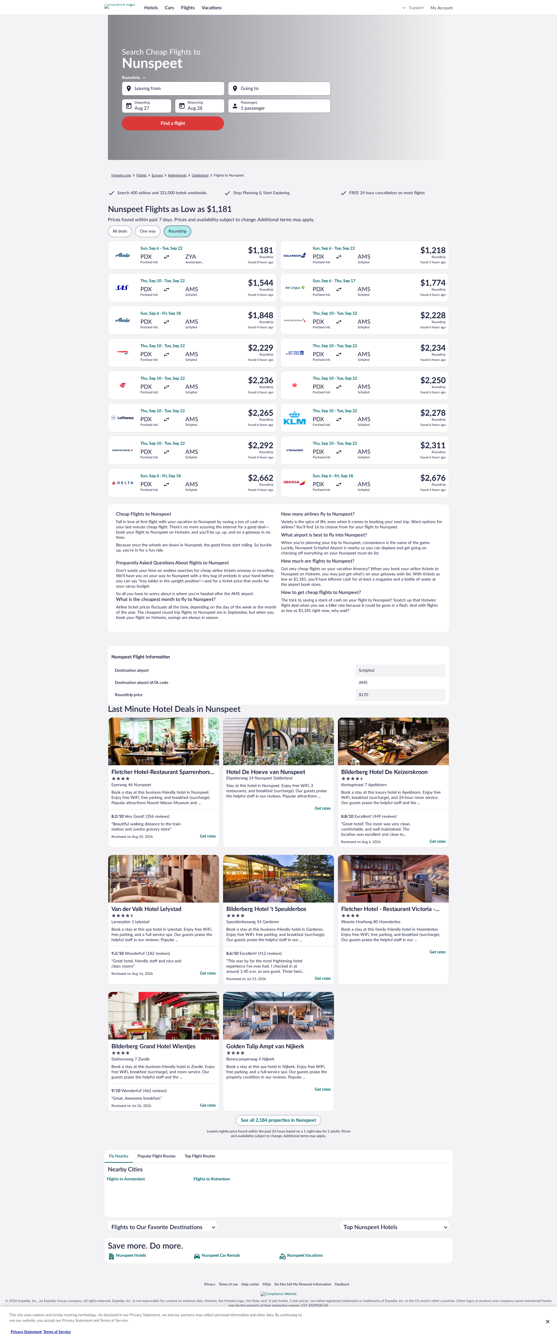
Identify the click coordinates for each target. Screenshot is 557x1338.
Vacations (212, 8)
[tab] (118, 1156)
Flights (188, 8)
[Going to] (279, 89)
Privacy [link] (209, 1284)
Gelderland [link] (200, 175)
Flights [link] (141, 175)
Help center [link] (250, 1284)
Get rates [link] (208, 836)
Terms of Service (57, 1332)
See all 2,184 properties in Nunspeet (278, 1120)
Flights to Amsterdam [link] (126, 1179)
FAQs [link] (267, 1284)
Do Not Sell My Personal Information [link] (302, 1284)
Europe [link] (157, 175)
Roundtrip (131, 78)
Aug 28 (195, 108)
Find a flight (173, 123)
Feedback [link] (342, 1284)
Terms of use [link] (228, 1284)
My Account (442, 8)
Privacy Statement (26, 1332)
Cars (169, 8)
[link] (150, 1256)
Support (416, 8)
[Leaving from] (173, 89)
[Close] (547, 1321)
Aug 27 (142, 108)
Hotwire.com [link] (121, 175)
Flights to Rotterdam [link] (211, 1179)
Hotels (151, 8)
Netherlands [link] (177, 175)
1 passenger (253, 108)
